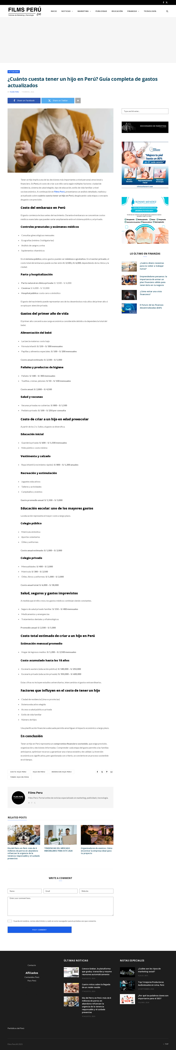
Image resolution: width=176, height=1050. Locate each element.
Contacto (32, 965)
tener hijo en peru (19, 777)
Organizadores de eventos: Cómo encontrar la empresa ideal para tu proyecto (96, 851)
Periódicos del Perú (16, 1028)
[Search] (166, 11)
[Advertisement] (88, 40)
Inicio (54, 11)
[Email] (10, 209)
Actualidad (14, 72)
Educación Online (31, 994)
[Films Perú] (25, 11)
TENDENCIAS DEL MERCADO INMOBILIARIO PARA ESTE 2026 (58, 849)
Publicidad (101, 11)
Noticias (66, 11)
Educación (117, 11)
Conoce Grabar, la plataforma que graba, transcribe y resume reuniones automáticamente (97, 971)
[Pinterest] (10, 202)
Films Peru (14, 92)
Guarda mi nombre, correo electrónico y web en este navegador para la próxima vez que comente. (54, 921)
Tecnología (150, 11)
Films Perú (59, 191)
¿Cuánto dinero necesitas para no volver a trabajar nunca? (152, 266)
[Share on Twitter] (10, 195)
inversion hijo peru (62, 772)
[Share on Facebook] (10, 188)
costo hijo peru (18, 772)
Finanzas (132, 11)
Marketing (83, 11)
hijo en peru (39, 772)
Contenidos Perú (31, 977)
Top (166, 1044)
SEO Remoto (31, 987)
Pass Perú (32, 980)
